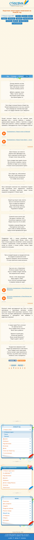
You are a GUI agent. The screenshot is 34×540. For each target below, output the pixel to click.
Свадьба (5, 506)
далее (20, 365)
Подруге (4, 18)
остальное (30, 146)
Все (8, 76)
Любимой (19, 18)
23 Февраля (6, 515)
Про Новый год (23, 20)
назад (13, 365)
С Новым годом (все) (8, 470)
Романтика (6, 501)
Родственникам (28, 18)
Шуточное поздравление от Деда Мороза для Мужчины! (19, 297)
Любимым (5, 441)
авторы (17, 538)
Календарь (6, 520)
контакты (23, 538)
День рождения (7, 503)
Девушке (24, 16)
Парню (18, 16)
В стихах (14, 76)
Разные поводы (7, 510)
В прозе (21, 76)
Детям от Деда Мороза (9, 482)
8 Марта (5, 518)
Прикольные (6, 487)
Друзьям (5, 438)
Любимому (11, 18)
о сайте (10, 538)
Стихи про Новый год (8, 450)
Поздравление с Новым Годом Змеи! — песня (19, 139)
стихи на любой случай (17, 6)
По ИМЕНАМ (7, 473)
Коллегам (9, 20)
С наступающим (17, 23)
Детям (15, 20)
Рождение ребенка (8, 508)
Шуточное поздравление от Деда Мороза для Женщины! (19, 289)
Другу (30, 16)
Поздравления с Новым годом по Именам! (18, 131)
